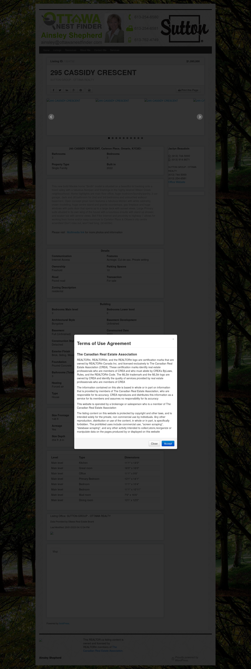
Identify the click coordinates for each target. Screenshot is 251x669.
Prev (51, 117)
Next (200, 117)
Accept (168, 443)
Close (154, 443)
